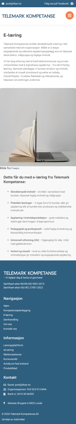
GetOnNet (19, 419)
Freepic (15, 168)
